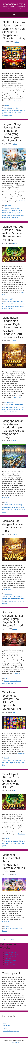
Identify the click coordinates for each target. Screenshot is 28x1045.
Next (13, 939)
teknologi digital (7, 115)
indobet (6, 678)
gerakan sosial (18, 301)
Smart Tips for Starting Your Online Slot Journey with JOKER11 (11, 780)
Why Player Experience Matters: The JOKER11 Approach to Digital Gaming (11, 700)
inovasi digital (6, 507)
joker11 (6, 758)
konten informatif (18, 407)
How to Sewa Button (11, 954)
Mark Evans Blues (10, 960)
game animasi (17, 596)
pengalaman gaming (12, 601)
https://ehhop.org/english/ (11, 1031)
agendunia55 (8, 205)
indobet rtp (14, 683)
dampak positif (9, 301)
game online (8, 594)
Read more (17, 101)
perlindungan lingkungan (10, 217)
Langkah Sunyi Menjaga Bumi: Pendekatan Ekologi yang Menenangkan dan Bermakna (11, 132)
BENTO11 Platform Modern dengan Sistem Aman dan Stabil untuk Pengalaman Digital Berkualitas (14, 30)
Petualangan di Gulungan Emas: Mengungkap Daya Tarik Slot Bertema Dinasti (12, 619)
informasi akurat (7, 407)
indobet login (6, 683)
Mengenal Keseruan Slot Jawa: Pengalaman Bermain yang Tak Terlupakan (13, 863)
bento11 (6, 105)
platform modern (7, 113)
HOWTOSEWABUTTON (14, 4)
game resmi (6, 598)
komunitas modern (19, 304)
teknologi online (12, 412)
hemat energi (18, 505)
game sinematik (15, 598)
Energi (6, 502)
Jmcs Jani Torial (10, 958)
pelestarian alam (18, 215)
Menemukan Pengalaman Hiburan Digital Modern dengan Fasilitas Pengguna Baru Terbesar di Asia (12, 327)
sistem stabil (17, 113)
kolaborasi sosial (7, 304)
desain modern (18, 404)
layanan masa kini (19, 110)
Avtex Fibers (9, 962)
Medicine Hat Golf (10, 952)
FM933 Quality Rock (11, 956)
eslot (4, 1023)
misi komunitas (7, 306)
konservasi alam (7, 215)
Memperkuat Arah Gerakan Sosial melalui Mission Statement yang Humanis (13, 233)
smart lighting (14, 509)
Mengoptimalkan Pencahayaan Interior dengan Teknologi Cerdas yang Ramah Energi (13, 429)
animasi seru (8, 596)
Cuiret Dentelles (10, 964)
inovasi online (14, 108)
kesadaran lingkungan (14, 213)
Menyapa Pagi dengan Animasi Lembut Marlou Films (12, 525)
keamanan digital (7, 110)
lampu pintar (15, 507)
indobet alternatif (15, 681)
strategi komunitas (8, 308)
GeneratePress (15, 1042)
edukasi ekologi (9, 208)
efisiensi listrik (8, 505)
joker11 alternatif (14, 760)
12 (9, 939)
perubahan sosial (17, 306)
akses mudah (8, 404)
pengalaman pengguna (9, 409)
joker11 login (9, 762)
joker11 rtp (17, 762)
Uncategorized (9, 402)
